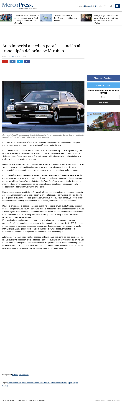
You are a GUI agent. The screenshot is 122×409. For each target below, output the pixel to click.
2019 (18, 56)
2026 (96, 6)
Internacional (23, 375)
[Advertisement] (61, 34)
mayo (12, 56)
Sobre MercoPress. (8, 400)
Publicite (42, 400)
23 (85, 6)
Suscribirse (103, 102)
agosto (90, 6)
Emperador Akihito (14, 383)
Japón (70, 383)
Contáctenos (32, 400)
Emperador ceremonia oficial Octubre (36, 383)
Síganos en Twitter (103, 85)
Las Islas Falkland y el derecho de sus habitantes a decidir (65, 18)
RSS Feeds (21, 400)
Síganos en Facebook (103, 78)
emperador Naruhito (59, 383)
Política (15, 375)
